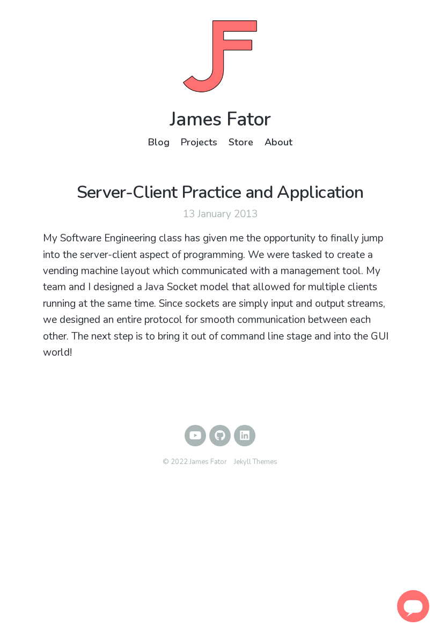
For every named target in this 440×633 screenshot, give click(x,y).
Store (241, 142)
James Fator (220, 119)
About (278, 142)
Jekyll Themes (255, 462)
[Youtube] (195, 435)
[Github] (220, 435)
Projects (199, 142)
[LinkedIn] (244, 435)
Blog (159, 142)
